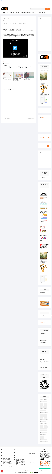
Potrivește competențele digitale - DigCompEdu (44, 235)
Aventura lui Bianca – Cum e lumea (32, 456)
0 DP (41, 401)
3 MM (45, 417)
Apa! (40, 338)
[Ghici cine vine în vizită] (29, 75)
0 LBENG (45, 401)
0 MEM (41, 403)
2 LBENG (41, 412)
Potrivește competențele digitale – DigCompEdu (32, 463)
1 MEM (41, 408)
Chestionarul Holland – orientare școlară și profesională (33, 453)
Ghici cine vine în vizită (27, 78)
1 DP (41, 406)
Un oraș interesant (43, 333)
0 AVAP (41, 399)
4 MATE (41, 423)
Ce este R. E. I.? (5, 12)
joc (46, 439)
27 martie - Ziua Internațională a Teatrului (44, 242)
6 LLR (41, 428)
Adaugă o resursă (41, 12)
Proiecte (12, 12)
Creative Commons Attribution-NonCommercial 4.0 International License (45, 463)
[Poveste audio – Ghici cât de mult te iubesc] (18, 75)
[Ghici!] (7, 75)
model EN (41, 441)
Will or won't (17, 457)
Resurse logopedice (25, 12)
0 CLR (45, 399)
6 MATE (45, 428)
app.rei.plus (48, 465)
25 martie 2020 (6, 18)
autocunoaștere (42, 434)
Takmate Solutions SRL (43, 461)
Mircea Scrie (45, 330)
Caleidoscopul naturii (43, 367)
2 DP (44, 410)
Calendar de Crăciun (43, 355)
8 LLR (41, 432)
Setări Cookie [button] (31, 472)
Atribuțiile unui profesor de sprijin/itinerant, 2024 (44, 212)
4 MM (45, 423)
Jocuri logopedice (14, 23)
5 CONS (41, 425)
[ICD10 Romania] (44, 301)
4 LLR (44, 421)
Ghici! (3, 78)
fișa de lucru (42, 439)
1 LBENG (45, 406)
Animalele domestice (43, 365)
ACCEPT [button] (36, 472)
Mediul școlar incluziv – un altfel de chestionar (44, 223)
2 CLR (41, 410)
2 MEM (46, 412)
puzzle (46, 441)
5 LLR (45, 425)
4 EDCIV (46, 419)
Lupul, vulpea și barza (43, 340)
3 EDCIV (45, 414)
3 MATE (41, 417)
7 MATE (45, 430)
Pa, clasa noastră (42, 335)
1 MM (45, 408)
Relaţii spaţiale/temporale (22, 23)
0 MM (45, 403)
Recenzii (33, 12)
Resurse (17, 12)
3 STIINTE (41, 419)
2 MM (41, 414)
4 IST (41, 421)
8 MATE (45, 432)
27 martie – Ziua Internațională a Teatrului (33, 460)
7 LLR (41, 430)
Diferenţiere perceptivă (7, 23)
